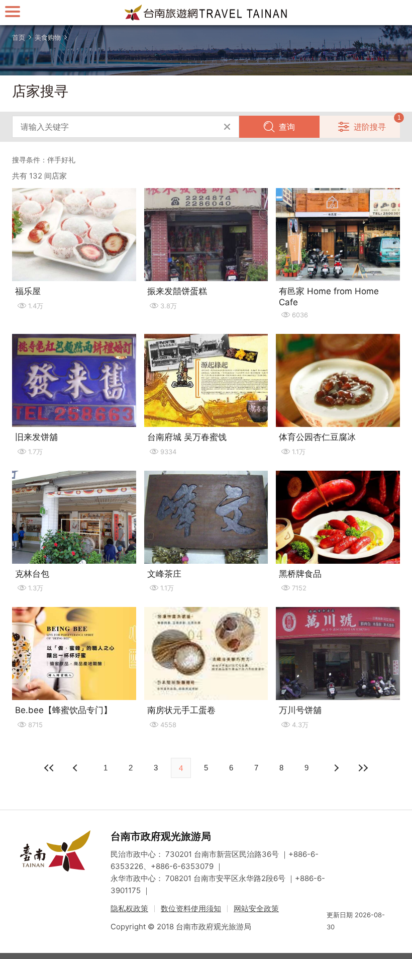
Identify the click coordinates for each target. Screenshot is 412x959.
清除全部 (227, 127)
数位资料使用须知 (191, 908)
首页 (18, 37)
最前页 (49, 768)
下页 (76, 768)
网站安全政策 (256, 908)
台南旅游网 (206, 13)
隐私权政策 (129, 908)
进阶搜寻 (370, 127)
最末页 (363, 768)
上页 (336, 768)
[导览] (12, 11)
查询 (287, 127)
